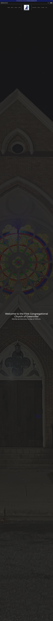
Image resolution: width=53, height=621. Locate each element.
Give (46, 7)
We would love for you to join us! (26, 0)
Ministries (34, 7)
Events (16, 7)
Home (9, 7)
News (20, 7)
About (12, 7)
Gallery (42, 7)
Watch (39, 7)
